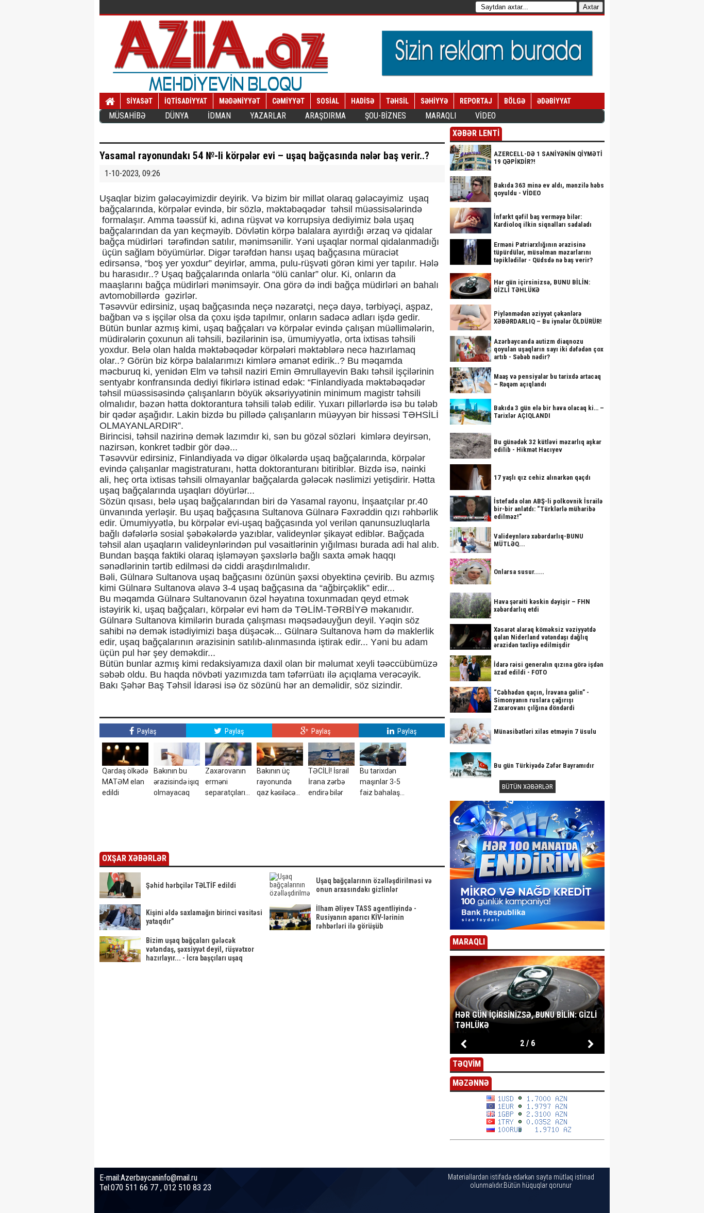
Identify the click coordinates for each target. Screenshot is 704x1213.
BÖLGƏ (514, 101)
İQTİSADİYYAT (185, 101)
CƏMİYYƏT (288, 101)
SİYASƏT (139, 101)
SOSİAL (327, 101)
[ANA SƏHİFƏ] (110, 101)
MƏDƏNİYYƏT (239, 101)
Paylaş (146, 731)
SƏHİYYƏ (434, 101)
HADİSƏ (362, 101)
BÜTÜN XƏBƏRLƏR (527, 786)
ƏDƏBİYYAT (554, 101)
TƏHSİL (397, 101)
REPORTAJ (476, 101)
